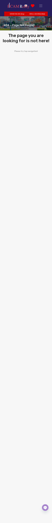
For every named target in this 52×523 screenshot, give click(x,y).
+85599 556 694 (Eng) (16, 14)
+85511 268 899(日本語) (37, 14)
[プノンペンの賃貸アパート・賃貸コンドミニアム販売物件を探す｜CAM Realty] (18, 5)
